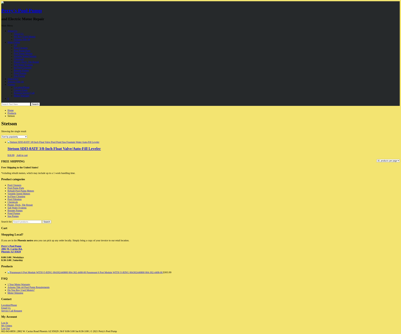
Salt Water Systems (23, 64)
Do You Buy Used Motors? (21, 290)
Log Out (5, 328)
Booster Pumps (21, 70)
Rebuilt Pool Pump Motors (21, 190)
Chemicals (19, 59)
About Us (12, 31)
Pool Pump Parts (22, 50)
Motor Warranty (22, 95)
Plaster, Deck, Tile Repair (26, 62)
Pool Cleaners (21, 48)
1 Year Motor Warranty (19, 284)
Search (47, 222)
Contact (11, 84)
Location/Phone (21, 87)
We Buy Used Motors (24, 36)
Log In (4, 322)
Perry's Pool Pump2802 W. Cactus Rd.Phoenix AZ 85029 (11, 249)
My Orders (6, 325)
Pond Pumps (20, 73)
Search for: (6, 221)
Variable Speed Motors (25, 56)
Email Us (5, 308)
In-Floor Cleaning (22, 67)
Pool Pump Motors (23, 53)
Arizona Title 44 (22, 39)
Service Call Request (11, 310)
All (15, 45)
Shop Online (14, 42)
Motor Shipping (15, 293)
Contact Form (20, 90)
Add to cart (22, 155)
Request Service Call (24, 93)
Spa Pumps (19, 76)
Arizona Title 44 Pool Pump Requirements (28, 287)
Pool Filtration (15, 199)
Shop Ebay (13, 79)
